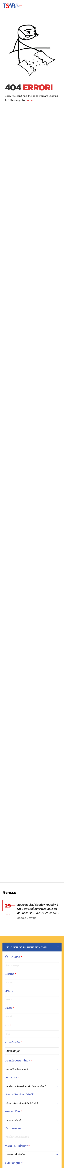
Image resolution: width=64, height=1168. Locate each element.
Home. (29, 100)
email (9, 1016)
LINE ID (9, 991)
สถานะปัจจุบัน (13, 1042)
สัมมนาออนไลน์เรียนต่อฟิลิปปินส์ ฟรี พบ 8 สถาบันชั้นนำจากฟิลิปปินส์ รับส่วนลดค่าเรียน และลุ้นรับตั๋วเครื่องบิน (38, 909)
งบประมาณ (12, 1077)
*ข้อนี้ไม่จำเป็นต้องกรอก (17, 1137)
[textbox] (32, 1051)
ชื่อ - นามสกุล (13, 957)
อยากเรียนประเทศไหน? (18, 1060)
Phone (9, 982)
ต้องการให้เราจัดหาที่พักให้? (21, 1094)
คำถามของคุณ (13, 1128)
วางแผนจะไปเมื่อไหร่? (17, 1146)
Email (9, 1008)
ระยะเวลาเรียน (13, 1111)
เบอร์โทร (10, 974)
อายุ (8, 1025)
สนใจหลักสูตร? (14, 1163)
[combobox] (32, 1051)
